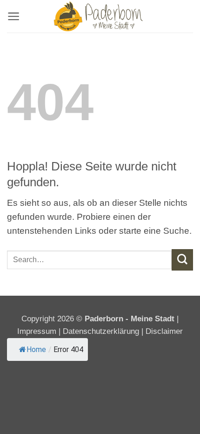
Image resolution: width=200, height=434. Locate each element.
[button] (13, 16)
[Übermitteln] (182, 260)
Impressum (38, 331)
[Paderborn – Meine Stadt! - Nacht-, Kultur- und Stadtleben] (100, 16)
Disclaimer (164, 331)
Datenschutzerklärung (101, 331)
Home (36, 349)
